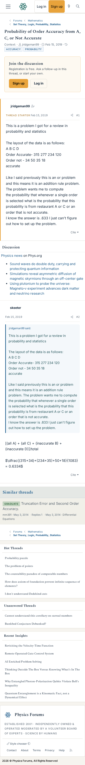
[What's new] (69, 6)
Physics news (11, 255)
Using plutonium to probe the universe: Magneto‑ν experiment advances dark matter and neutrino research (44, 288)
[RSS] (71, 750)
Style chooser (18, 743)
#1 (78, 115)
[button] (72, 115)
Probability (33, 49)
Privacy (49, 750)
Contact (12, 750)
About (24, 750)
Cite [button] (73, 232)
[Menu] (8, 6)
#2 (78, 316)
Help (62, 750)
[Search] (77, 6)
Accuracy (13, 49)
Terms (37, 750)
